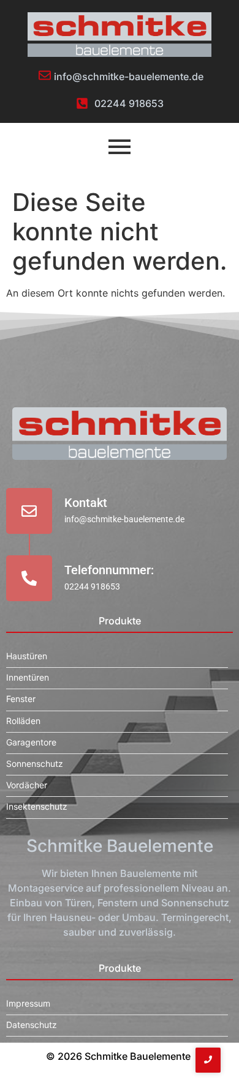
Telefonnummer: (109, 570)
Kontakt (85, 502)
